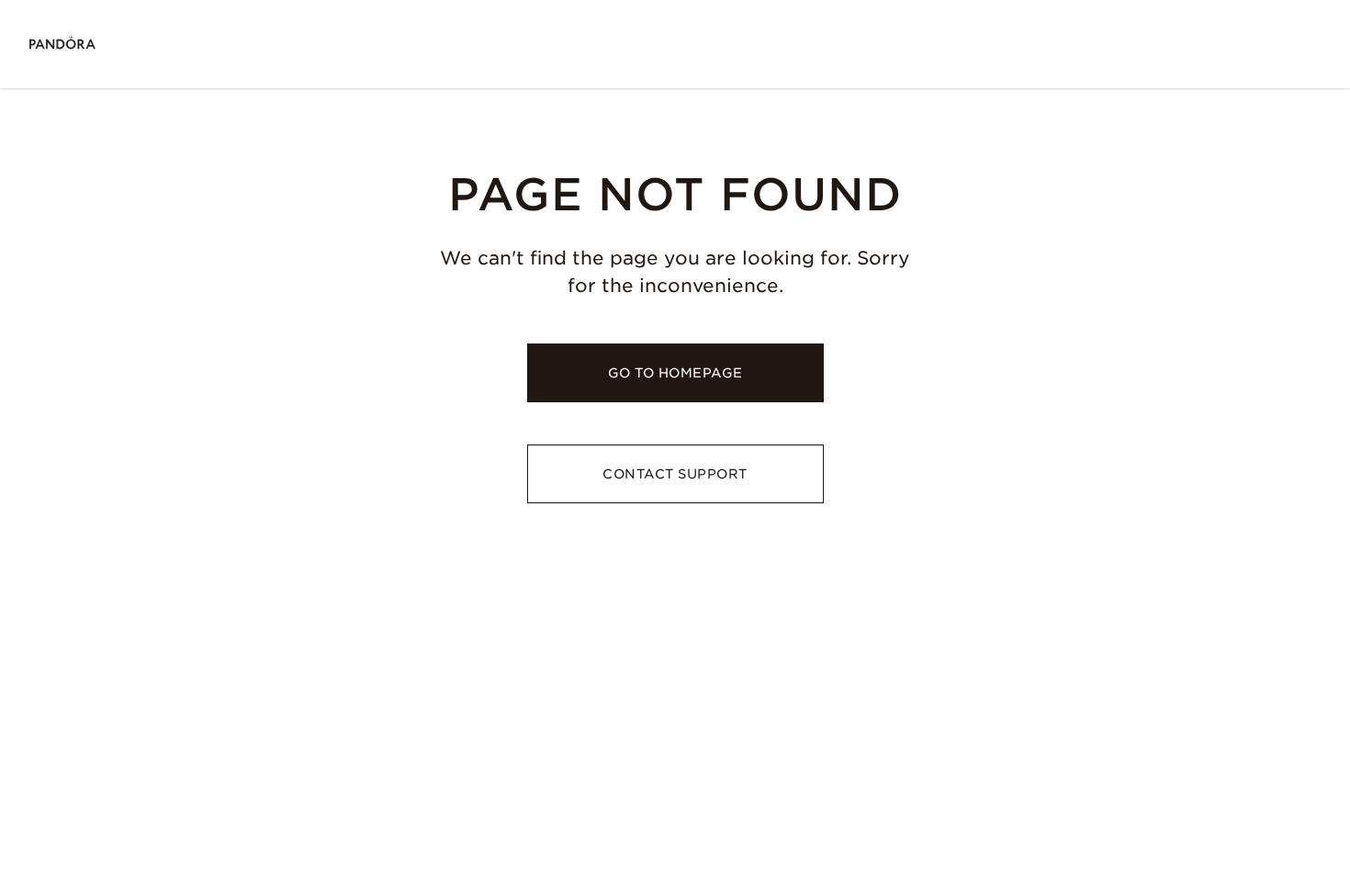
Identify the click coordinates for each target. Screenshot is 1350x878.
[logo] (62, 44)
